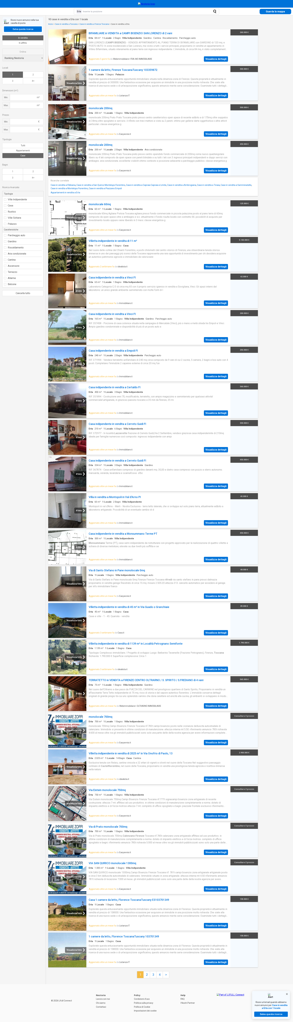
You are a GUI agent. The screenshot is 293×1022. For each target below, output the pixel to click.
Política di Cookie (142, 1007)
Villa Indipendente (17, 199)
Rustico (12, 211)
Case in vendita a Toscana (66, 24)
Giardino (12, 241)
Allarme (12, 278)
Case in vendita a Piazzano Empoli (105, 188)
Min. (6, 97)
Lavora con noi (103, 999)
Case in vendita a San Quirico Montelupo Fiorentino (100, 185)
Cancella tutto (23, 293)
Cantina (12, 259)
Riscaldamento (16, 247)
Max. (6, 105)
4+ (33, 81)
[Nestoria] (146, 3)
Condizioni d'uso (142, 999)
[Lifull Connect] (230, 1003)
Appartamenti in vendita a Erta (65, 192)
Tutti (23, 145)
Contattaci (101, 1007)
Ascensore (13, 265)
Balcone (12, 284)
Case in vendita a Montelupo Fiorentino (69, 188)
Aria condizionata (17, 253)
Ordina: (23, 52)
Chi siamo (100, 1003)
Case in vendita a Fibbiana (63, 185)
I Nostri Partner (188, 1003)
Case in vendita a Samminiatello (236, 185)
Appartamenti (23, 150)
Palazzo (12, 223)
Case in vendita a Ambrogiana (181, 185)
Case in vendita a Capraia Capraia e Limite (146, 185)
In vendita (23, 38)
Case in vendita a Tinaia (208, 185)
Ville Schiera (14, 217)
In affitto (23, 43)
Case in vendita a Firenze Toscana (94, 24)
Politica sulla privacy (143, 1003)
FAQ (182, 999)
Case (22, 155)
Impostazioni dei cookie (145, 1010)
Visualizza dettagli (215, 59)
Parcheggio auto (16, 235)
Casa (10, 205)
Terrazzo (12, 272)
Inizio (50, 24)
